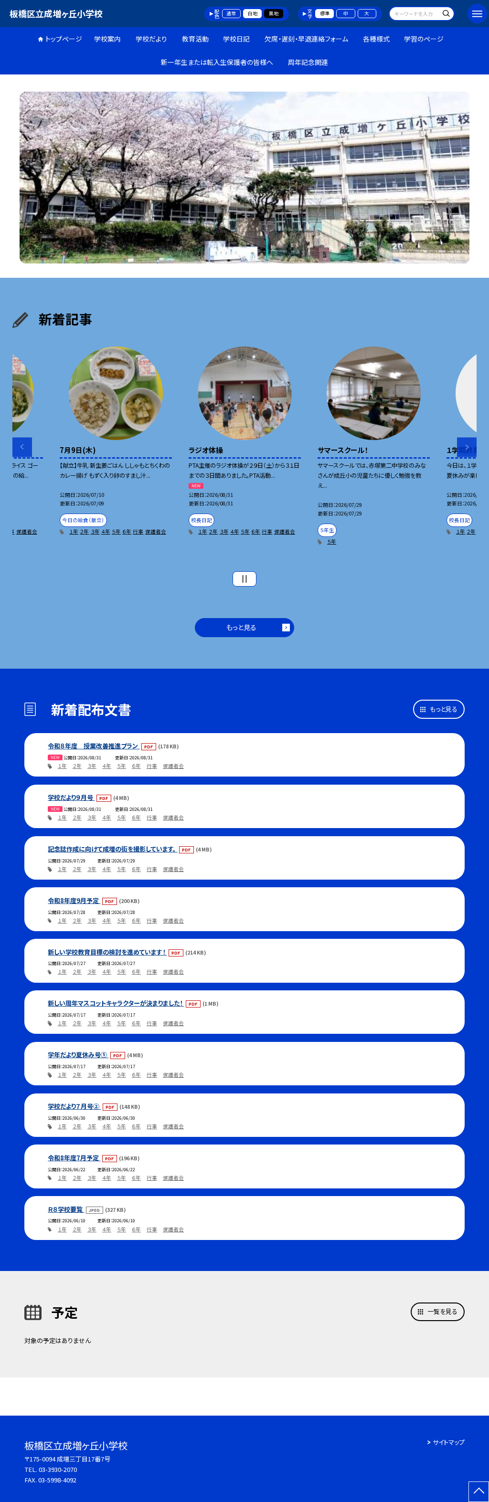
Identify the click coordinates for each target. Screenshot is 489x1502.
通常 (231, 13)
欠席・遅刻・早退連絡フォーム (306, 38)
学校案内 (107, 38)
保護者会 (26, 531)
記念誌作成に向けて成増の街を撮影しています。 (112, 848)
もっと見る (241, 627)
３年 (95, 531)
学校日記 (236, 38)
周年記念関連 (308, 62)
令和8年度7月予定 (74, 1157)
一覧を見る (442, 1311)
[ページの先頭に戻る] (479, 1492)
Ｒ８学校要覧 (66, 1209)
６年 (126, 531)
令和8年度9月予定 (74, 900)
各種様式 (376, 38)
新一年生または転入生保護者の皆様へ (217, 62)
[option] (245, 177)
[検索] (446, 14)
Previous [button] (22, 447)
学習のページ (424, 38)
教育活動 (195, 38)
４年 (105, 531)
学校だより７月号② (74, 1106)
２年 (84, 531)
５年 (116, 531)
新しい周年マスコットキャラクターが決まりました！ (116, 1003)
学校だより (151, 38)
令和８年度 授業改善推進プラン (93, 745)
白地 (252, 13)
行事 (138, 531)
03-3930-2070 (58, 1469)
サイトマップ (449, 1442)
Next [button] (467, 447)
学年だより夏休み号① (78, 1054)
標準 (325, 13)
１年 (73, 531)
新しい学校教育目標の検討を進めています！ (107, 951)
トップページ (63, 38)
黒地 (273, 13)
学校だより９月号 (71, 797)
